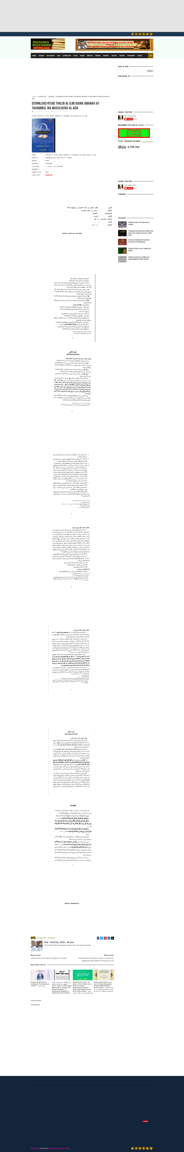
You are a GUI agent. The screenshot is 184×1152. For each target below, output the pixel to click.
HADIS (82, 55)
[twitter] (132, 34)
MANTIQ (90, 55)
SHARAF (106, 55)
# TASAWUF (51, 938)
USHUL (140, 55)
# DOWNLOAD (41, 938)
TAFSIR (114, 55)
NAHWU (98, 55)
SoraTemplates (35, 1148)
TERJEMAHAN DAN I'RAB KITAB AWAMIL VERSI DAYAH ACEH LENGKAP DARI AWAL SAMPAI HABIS (140, 233)
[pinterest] (151, 34)
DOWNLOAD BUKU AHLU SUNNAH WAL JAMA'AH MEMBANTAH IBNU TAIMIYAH (139, 258)
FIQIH (76, 55)
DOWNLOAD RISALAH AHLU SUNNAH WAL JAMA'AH (139, 249)
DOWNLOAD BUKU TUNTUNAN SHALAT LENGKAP (139, 223)
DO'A (58, 55)
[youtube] (147, 34)
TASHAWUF (131, 55)
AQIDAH (41, 55)
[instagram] (140, 34)
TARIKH (122, 55)
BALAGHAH (51, 55)
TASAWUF (51, 96)
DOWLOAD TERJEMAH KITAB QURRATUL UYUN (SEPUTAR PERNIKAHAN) (139, 241)
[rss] (143, 34)
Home (34, 55)
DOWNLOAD (67, 55)
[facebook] (136, 34)
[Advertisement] (64, 17)
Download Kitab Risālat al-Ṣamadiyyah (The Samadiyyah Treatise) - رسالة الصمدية (40, 984)
